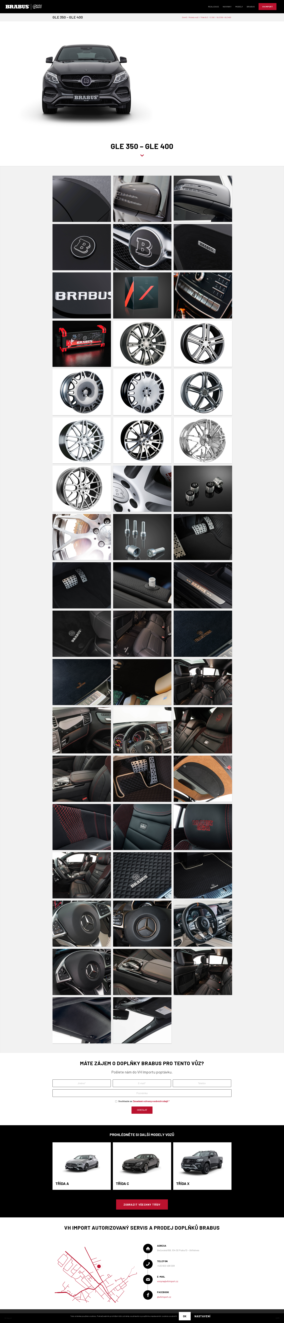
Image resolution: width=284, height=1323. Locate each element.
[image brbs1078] (83, 731)
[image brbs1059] (143, 1021)
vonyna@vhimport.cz (167, 1281)
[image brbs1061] (204, 973)
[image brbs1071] (143, 828)
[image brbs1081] (83, 683)
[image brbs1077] (143, 731)
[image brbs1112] (143, 200)
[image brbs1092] (143, 490)
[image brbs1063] (83, 973)
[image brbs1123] (204, 925)
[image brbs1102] (204, 296)
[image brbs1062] (143, 973)
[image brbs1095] (83, 441)
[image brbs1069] (83, 876)
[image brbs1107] (204, 248)
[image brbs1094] (143, 441)
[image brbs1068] (143, 876)
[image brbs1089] (143, 538)
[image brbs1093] (83, 490)
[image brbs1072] (83, 828)
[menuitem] (213, 6)
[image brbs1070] (204, 828)
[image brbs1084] (83, 635)
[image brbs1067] (204, 876)
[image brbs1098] (83, 393)
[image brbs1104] (143, 296)
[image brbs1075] (83, 780)
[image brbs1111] (204, 200)
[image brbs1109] (143, 248)
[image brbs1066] (83, 925)
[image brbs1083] (143, 635)
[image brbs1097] (143, 393)
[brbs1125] (167, 131)
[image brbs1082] (204, 635)
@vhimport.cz (164, 1296)
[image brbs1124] (204, 441)
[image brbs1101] (83, 345)
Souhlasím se (143, 1101)
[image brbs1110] (83, 248)
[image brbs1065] (143, 925)
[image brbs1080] (143, 683)
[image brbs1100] (143, 345)
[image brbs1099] (204, 345)
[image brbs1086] (143, 586)
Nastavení (203, 1316)
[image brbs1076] (204, 731)
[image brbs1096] (204, 393)
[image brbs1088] (204, 538)
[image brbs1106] (83, 296)
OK (185, 1316)
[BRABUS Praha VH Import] (24, 6)
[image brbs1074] (143, 780)
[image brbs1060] (83, 1021)
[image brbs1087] (83, 586)
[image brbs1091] (204, 490)
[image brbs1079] (204, 683)
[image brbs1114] (83, 200)
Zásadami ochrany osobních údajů (150, 1101)
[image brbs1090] (83, 538)
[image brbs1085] (204, 586)
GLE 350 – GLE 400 (68, 17)
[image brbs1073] (204, 780)
